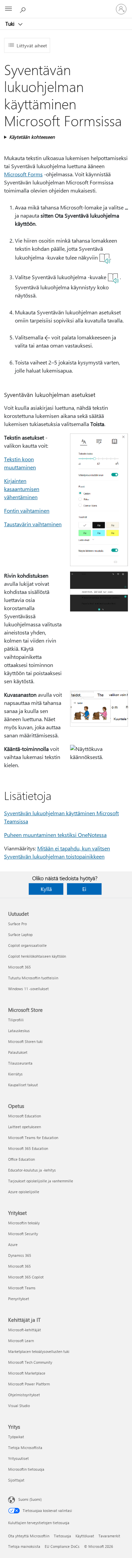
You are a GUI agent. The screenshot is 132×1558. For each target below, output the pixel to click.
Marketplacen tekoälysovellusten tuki (38, 1351)
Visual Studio (19, 1405)
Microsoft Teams (22, 1287)
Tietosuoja (62, 1535)
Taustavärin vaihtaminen (33, 524)
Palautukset (17, 1052)
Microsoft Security (23, 1233)
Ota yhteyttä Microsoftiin (28, 1535)
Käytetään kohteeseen (32, 137)
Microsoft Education (24, 1115)
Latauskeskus (19, 1030)
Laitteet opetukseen (24, 1126)
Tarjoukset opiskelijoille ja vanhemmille (40, 1180)
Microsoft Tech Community (30, 1362)
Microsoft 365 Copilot (26, 1276)
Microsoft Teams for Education (33, 1137)
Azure (13, 1244)
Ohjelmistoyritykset (24, 1394)
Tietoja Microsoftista (25, 1447)
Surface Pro (17, 923)
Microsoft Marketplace (26, 1373)
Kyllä (46, 888)
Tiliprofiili (16, 1019)
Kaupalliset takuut (23, 1084)
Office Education (21, 1159)
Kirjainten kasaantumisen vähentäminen (21, 488)
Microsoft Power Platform (29, 1383)
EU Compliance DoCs (62, 1546)
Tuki (10, 23)
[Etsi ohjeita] (23, 8)
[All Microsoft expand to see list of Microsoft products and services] (8, 9)
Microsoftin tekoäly (24, 1222)
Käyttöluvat (84, 1535)
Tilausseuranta (20, 1063)
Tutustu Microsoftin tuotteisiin (33, 977)
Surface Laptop (20, 934)
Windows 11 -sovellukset (28, 988)
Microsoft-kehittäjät (24, 1329)
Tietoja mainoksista (24, 1546)
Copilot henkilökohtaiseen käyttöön (37, 956)
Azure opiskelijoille (23, 1191)
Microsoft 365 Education (28, 1148)
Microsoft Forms (23, 174)
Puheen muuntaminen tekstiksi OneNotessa (55, 834)
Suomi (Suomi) (30, 1499)
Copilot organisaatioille (27, 945)
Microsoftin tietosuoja (26, 1469)
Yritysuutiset (18, 1458)
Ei (84, 888)
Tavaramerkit (109, 1535)
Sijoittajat (16, 1480)
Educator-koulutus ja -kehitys (32, 1170)
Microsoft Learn (21, 1340)
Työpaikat (16, 1436)
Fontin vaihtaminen (26, 510)
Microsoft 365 (19, 967)
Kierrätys (15, 1073)
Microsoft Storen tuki (25, 1041)
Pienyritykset (18, 1298)
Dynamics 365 (19, 1255)
